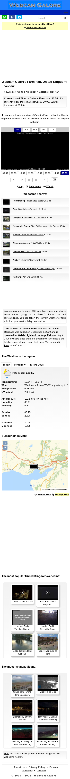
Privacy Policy (37, 767)
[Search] (65, 18)
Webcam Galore (45, 775)
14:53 (56, 173)
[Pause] (29, 180)
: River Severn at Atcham (28, 234)
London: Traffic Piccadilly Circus (47, 627)
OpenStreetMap (50, 490)
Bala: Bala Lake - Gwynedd (48, 603)
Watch (50, 186)
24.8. (43, 130)
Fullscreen (35, 186)
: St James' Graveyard (26, 260)
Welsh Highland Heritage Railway (37, 335)
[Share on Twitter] (19, 17)
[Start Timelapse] (22, 180)
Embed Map (44, 494)
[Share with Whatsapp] (4, 17)
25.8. (35, 130)
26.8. (26, 130)
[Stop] (35, 180)
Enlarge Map (62, 494)
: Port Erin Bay (23, 277)
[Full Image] (54, 179)
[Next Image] (44, 180)
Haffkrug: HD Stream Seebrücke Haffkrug (47, 718)
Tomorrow (19, 364)
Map (21, 186)
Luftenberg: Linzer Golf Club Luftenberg (47, 743)
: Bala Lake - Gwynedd (25, 209)
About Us (19, 767)
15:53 (64, 173)
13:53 (47, 173)
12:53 (39, 173)
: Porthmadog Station (28, 201)
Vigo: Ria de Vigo (48, 692)
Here (6, 753)
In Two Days (37, 364)
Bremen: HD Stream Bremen (22, 718)
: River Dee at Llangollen (29, 218)
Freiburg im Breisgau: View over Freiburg (22, 743)
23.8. (52, 130)
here (41, 342)
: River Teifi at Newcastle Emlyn (36, 226)
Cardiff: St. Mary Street (22, 601)
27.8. (17, 130)
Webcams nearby (36, 27)
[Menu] (66, 12)
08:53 (5, 173)
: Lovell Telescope (34, 268)
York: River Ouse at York (48, 652)
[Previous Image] (13, 180)
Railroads (9, 331)
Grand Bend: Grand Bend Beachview (22, 693)
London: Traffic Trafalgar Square (22, 627)
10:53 (22, 173)
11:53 (30, 173)
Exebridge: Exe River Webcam (22, 652)
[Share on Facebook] (12, 17)
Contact (41, 770)
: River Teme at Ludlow (27, 251)
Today (6, 364)
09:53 (13, 173)
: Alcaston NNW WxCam (28, 243)
